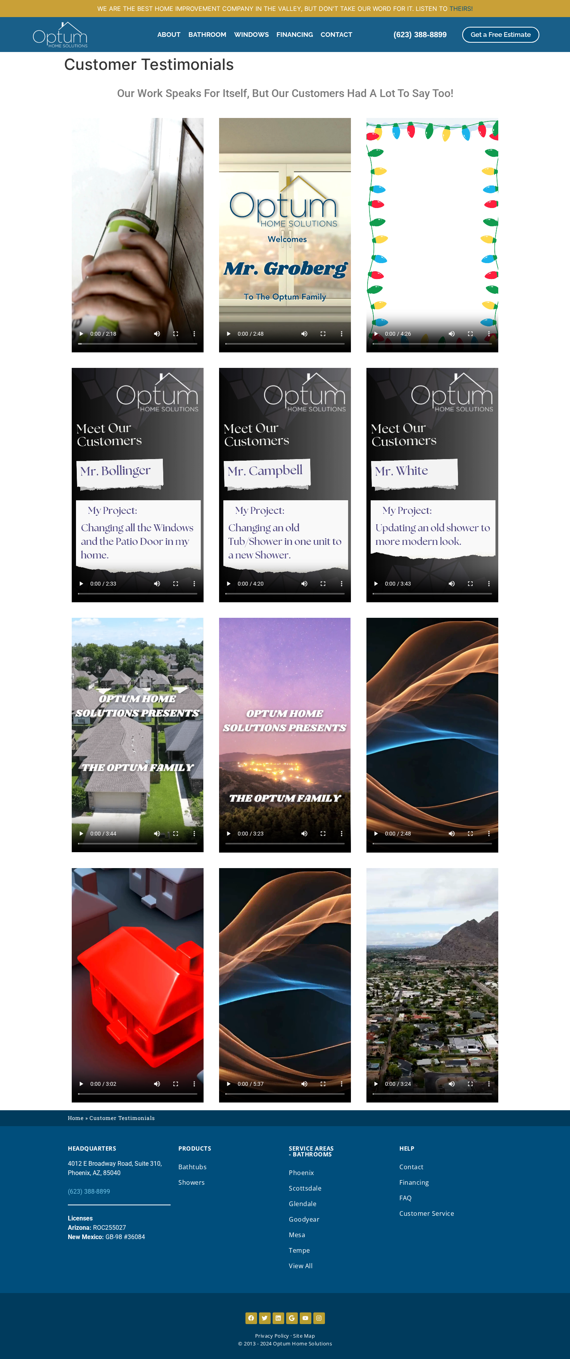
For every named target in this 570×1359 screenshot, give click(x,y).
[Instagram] (319, 1318)
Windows (251, 34)
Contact (336, 34)
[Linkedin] (278, 1318)
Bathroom (207, 34)
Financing (294, 34)
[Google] (292, 1318)
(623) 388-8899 (89, 1191)
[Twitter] (265, 1318)
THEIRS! (461, 8)
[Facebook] (251, 1318)
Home (76, 1118)
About (169, 34)
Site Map (304, 1335)
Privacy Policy (272, 1335)
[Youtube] (305, 1318)
